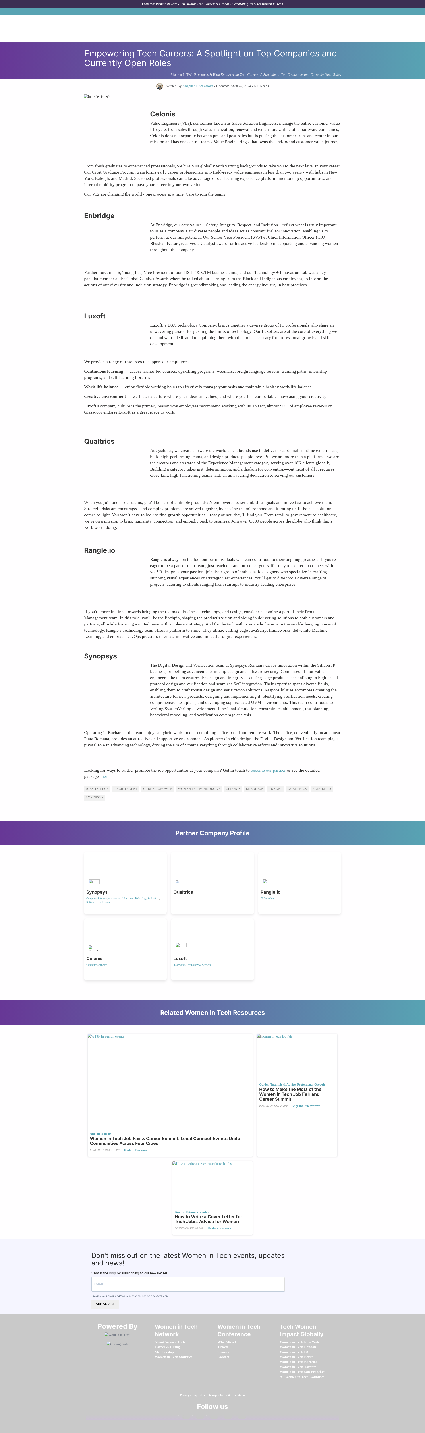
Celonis (233, 788)
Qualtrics (297, 788)
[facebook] (184, 1416)
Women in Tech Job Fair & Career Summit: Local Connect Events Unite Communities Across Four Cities (165, 1141)
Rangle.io (321, 788)
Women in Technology (199, 788)
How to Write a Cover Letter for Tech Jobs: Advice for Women (208, 1219)
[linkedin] (198, 1416)
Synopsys (95, 797)
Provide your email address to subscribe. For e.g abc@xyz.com (129, 1295)
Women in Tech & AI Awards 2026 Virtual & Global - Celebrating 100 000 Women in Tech (219, 4)
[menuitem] (170, 1342)
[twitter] (226, 1416)
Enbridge (254, 788)
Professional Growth (311, 1084)
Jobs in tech (97, 788)
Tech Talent (126, 788)
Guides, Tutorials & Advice (277, 1084)
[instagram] (212, 1416)
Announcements (100, 1133)
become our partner (269, 770)
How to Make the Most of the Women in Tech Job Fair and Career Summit (290, 1094)
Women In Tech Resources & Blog (195, 74)
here (105, 776)
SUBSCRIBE (105, 1304)
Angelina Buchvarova (306, 1106)
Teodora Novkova (135, 1150)
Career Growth (158, 788)
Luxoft (275, 788)
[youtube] (240, 1416)
